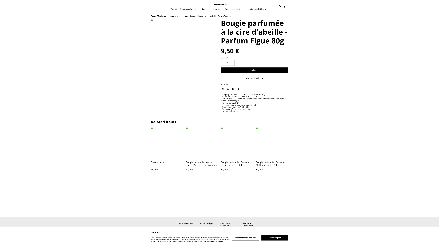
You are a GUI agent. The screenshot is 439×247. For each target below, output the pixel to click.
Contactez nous (186, 223)
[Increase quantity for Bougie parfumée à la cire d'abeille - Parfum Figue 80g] (232, 63)
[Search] (280, 6)
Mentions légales (207, 223)
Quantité (224, 58)
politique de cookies (216, 241)
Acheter (254, 70)
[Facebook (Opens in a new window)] (222, 89)
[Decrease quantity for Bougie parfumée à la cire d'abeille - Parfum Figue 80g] (223, 63)
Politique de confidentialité (247, 224)
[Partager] (238, 89)
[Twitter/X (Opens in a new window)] (228, 89)
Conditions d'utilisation (225, 224)
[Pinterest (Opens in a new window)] (233, 89)
